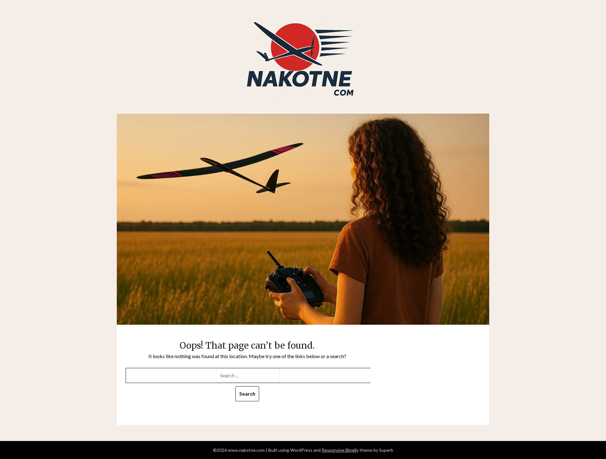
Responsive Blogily (340, 450)
